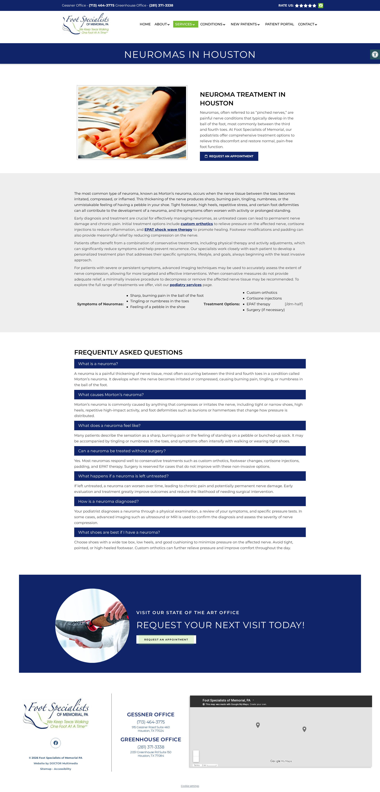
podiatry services (186, 285)
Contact (306, 24)
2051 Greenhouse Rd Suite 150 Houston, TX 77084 (150, 754)
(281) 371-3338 (161, 5)
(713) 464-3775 (101, 5)
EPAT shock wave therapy (168, 229)
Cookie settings (190, 786)
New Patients (244, 24)
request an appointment (230, 156)
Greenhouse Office (131, 5)
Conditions (211, 24)
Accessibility (62, 768)
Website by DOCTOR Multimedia (56, 763)
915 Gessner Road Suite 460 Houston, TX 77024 (151, 729)
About (161, 24)
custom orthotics (197, 224)
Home (145, 24)
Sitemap (45, 768)
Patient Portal (279, 24)
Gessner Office (74, 5)
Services (183, 24)
